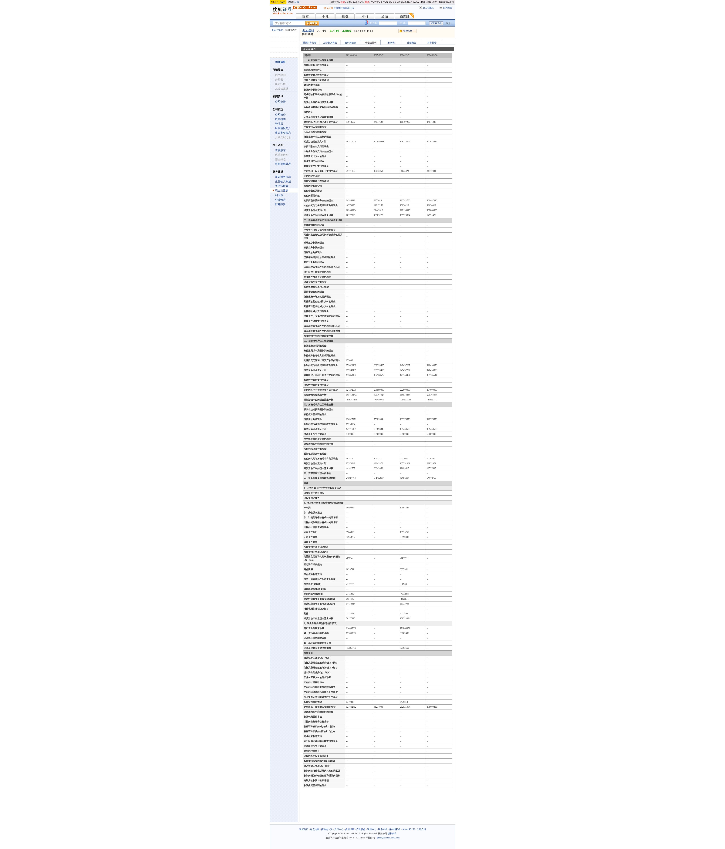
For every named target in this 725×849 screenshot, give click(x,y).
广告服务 (360, 829)
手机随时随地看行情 (344, 8)
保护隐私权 (394, 829)
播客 (406, 2)
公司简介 (280, 114)
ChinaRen (414, 2)
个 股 (325, 16)
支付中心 (338, 829)
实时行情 (407, 31)
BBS (435, 2)
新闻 (342, 2)
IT (372, 2)
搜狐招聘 (349, 829)
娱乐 (357, 2)
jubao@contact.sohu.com (388, 837)
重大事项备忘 (283, 132)
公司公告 (280, 101)
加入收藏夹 (428, 7)
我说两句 (443, 2)
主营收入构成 (283, 181)
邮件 (423, 2)
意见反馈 (328, 8)
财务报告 (280, 204)
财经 (367, 2)
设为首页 (447, 7)
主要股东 (280, 150)
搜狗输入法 (326, 829)
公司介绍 (421, 829)
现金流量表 (281, 190)
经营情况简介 (283, 128)
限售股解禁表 (283, 164)
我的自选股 (291, 30)
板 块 (384, 16)
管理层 (279, 123)
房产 (382, 2)
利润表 (279, 195)
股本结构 (280, 119)
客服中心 (371, 829)
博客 (429, 2)
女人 (394, 2)
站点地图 (314, 829)
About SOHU (408, 829)
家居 (388, 2)
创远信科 (308, 30)
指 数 (345, 16)
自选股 (404, 16)
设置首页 (303, 829)
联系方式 (382, 829)
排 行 (365, 16)
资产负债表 (281, 186)
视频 (400, 2)
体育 (348, 2)
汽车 (376, 2)
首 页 (305, 16)
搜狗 (451, 2)
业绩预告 (280, 199)
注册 (448, 23)
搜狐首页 (334, 2)
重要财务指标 (283, 177)
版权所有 (392, 833)
